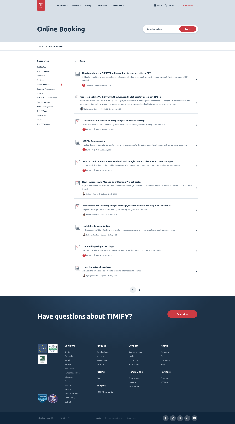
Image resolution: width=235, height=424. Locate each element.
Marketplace (102, 360)
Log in (131, 356)
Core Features (103, 352)
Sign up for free (135, 352)
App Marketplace (43, 102)
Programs (165, 378)
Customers (165, 360)
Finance (68, 364)
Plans (99, 378)
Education (69, 377)
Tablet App (133, 382)
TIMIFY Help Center (105, 392)
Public (67, 381)
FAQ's (39, 120)
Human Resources (72, 373)
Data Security (42, 115)
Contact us (182, 314)
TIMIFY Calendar (43, 71)
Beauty (68, 385)
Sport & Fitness (71, 393)
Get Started (41, 67)
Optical (68, 402)
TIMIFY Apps (42, 111)
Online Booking (56, 46)
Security (100, 364)
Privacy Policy (130, 418)
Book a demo (134, 364)
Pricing (88, 5)
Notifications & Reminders (47, 98)
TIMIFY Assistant (43, 124)
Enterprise (102, 5)
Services (40, 80)
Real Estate (69, 368)
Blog (163, 364)
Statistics (40, 93)
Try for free (188, 5)
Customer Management (46, 89)
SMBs (67, 352)
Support (40, 46)
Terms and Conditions (113, 418)
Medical (68, 389)
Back (82, 61)
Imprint (98, 418)
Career (164, 356)
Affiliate (164, 382)
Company (165, 352)
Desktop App (134, 378)
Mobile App (134, 386)
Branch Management (45, 107)
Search (187, 29)
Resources (41, 76)
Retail (67, 360)
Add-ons (100, 356)
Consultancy (70, 398)
